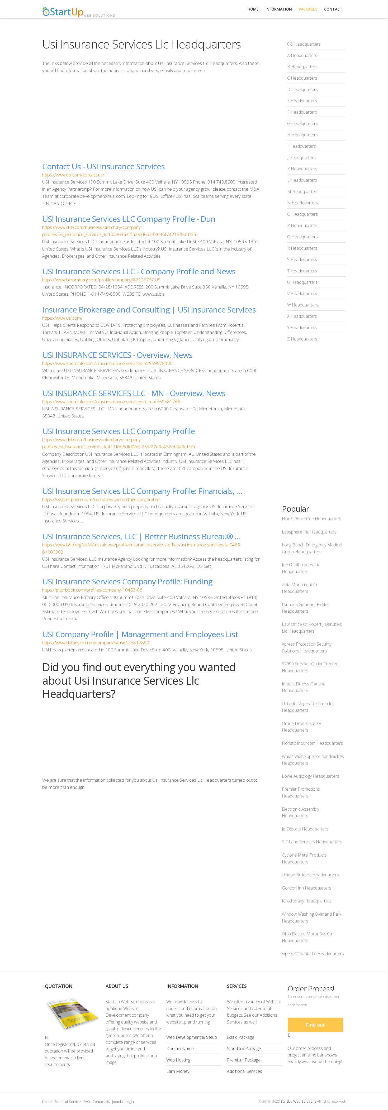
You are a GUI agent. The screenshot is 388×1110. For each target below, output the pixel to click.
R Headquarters (302, 248)
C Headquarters (302, 78)
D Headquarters (302, 89)
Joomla (117, 1101)
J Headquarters (301, 157)
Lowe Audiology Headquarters (310, 776)
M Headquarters (303, 191)
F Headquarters (302, 112)
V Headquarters (302, 293)
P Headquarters (302, 225)
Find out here (315, 1027)
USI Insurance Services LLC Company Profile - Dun (128, 218)
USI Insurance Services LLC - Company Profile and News (138, 271)
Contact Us (101, 1101)
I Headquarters (301, 146)
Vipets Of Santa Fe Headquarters (313, 954)
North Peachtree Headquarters (311, 519)
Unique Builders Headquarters (310, 875)
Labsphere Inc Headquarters (309, 532)
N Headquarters (302, 203)
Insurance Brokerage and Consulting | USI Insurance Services (149, 309)
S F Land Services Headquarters (312, 842)
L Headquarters (302, 180)
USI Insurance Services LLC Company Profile (118, 431)
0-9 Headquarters (304, 44)
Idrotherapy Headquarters (307, 901)
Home (47, 1101)
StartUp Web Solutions (298, 1101)
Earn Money (177, 1071)
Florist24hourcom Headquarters (312, 743)
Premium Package (244, 1060)
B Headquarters (302, 67)
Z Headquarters (302, 339)
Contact (333, 9)
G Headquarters (302, 123)
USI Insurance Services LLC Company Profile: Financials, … (142, 491)
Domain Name (180, 1048)
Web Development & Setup (191, 1037)
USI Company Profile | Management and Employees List (140, 634)
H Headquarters (302, 135)
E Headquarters (302, 101)
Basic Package (240, 1037)
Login (129, 1101)
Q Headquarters (302, 237)
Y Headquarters (302, 327)
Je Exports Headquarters (305, 829)
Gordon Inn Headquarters (306, 888)
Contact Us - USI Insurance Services (103, 166)
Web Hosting (178, 1060)
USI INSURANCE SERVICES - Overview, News (117, 354)
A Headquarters (302, 55)
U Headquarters (302, 282)
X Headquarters (302, 316)
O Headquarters (302, 214)
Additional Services (244, 1071)
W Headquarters (302, 305)
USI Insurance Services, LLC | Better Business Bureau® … (141, 536)
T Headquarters (302, 271)
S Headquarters (302, 259)
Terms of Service (67, 1101)
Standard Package (244, 1048)
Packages (308, 9)
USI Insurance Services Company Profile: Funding (127, 581)
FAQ (86, 1101)
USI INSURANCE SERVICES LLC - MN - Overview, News (133, 393)
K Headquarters (302, 169)
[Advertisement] (151, 118)
